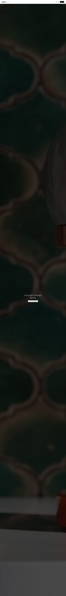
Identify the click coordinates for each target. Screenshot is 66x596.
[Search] (55, 2)
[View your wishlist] (57, 2)
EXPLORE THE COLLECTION (33, 301)
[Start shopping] (59, 2)
